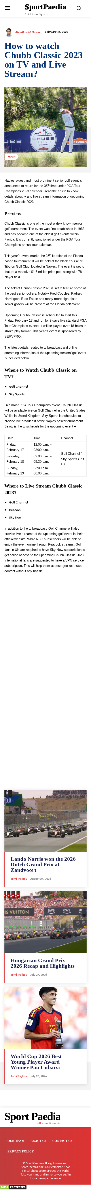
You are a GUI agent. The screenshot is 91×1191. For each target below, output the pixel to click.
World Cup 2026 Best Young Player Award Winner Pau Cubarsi (36, 1061)
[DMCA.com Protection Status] (13, 1189)
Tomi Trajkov (19, 879)
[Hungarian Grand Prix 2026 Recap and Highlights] (45, 922)
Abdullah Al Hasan (27, 32)
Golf (11, 156)
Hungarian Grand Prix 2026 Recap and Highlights (43, 963)
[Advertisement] (45, 642)
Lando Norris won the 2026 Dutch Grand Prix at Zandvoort (43, 864)
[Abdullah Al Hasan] (9, 32)
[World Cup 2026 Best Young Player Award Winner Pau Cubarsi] (45, 1018)
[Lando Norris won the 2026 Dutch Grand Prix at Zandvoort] (45, 821)
